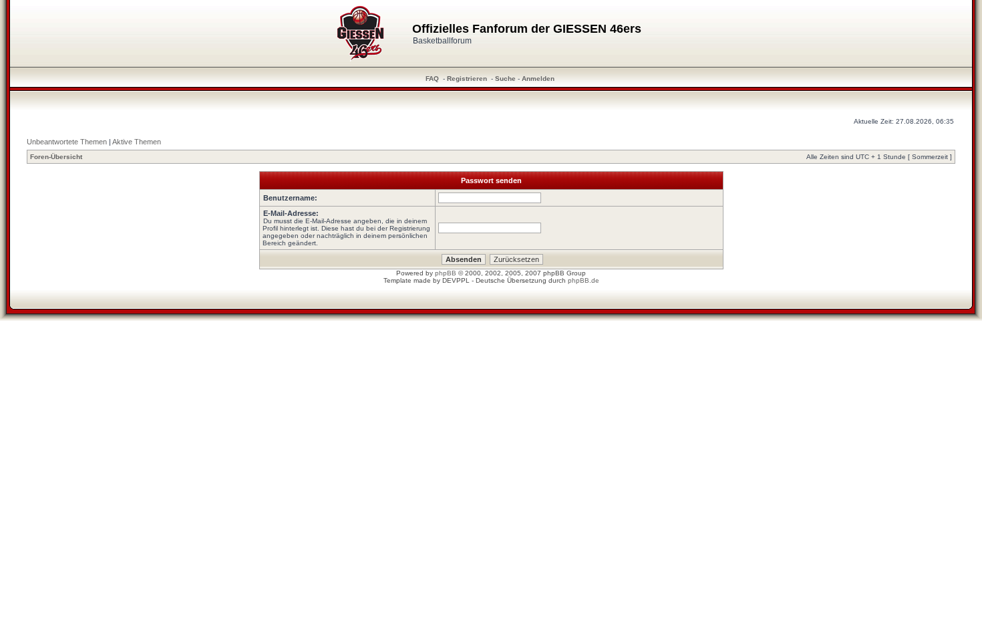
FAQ (432, 78)
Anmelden (538, 78)
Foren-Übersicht (56, 156)
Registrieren (467, 78)
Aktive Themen (136, 142)
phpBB (445, 273)
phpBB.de (583, 280)
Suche (505, 78)
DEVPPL (456, 280)
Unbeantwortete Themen (67, 142)
